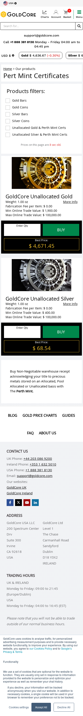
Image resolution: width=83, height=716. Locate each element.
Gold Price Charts (40, 415)
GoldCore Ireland (20, 493)
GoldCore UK (16, 487)
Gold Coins (17, 107)
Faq (30, 433)
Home (7, 69)
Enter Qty (22, 225)
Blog (12, 415)
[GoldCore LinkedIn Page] (35, 502)
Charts (45, 17)
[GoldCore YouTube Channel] (26, 502)
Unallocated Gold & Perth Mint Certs (36, 128)
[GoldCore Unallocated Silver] (41, 275)
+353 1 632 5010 (43, 464)
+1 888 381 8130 (22, 42)
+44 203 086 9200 (37, 458)
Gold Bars (16, 100)
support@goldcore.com (41, 35)
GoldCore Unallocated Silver (40, 298)
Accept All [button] (41, 707)
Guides (68, 415)
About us (47, 433)
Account (56, 17)
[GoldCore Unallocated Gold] (41, 173)
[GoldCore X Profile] (18, 502)
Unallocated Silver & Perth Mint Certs (37, 134)
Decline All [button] (63, 707)
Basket (67, 14)
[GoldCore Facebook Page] (10, 502)
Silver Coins (18, 121)
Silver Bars (17, 114)
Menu (79, 17)
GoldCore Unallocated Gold (39, 196)
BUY (61, 229)
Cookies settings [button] (19, 707)
